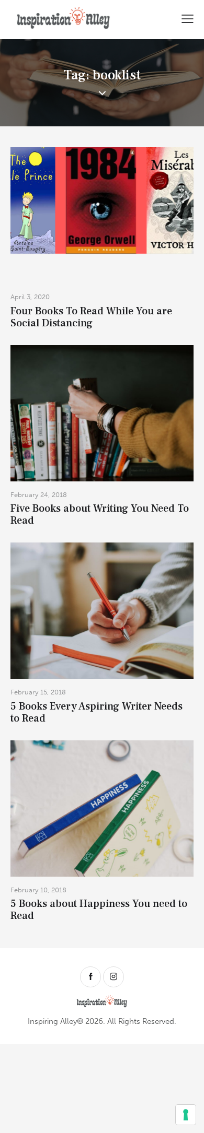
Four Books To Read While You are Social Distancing (91, 317)
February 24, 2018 (38, 495)
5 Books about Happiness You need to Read (98, 910)
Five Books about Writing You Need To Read (99, 515)
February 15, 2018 (38, 692)
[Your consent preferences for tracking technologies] (186, 1115)
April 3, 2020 (30, 297)
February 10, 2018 (38, 890)
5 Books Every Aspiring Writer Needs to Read (96, 713)
